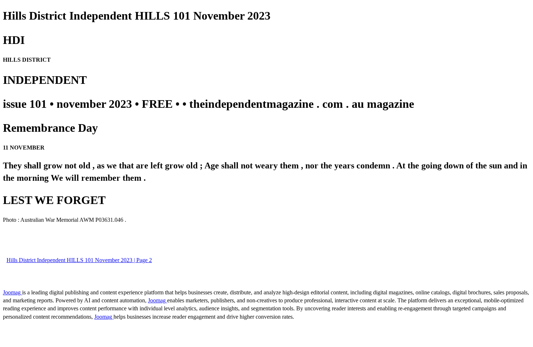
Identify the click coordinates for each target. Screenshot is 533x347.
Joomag (12, 292)
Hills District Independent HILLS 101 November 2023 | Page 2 (79, 260)
